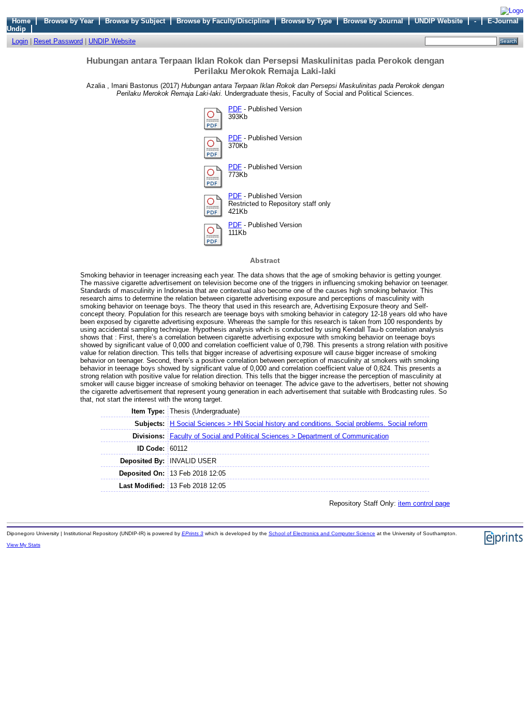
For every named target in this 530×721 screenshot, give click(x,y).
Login (20, 41)
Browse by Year (69, 21)
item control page (424, 503)
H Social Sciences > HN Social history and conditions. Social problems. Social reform (299, 424)
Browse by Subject (135, 21)
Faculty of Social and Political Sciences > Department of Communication (279, 436)
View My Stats (23, 545)
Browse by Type (306, 21)
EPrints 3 (192, 533)
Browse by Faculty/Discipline (223, 21)
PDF (235, 109)
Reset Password (58, 41)
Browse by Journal (373, 21)
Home (21, 21)
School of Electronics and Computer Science (322, 533)
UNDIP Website (439, 21)
